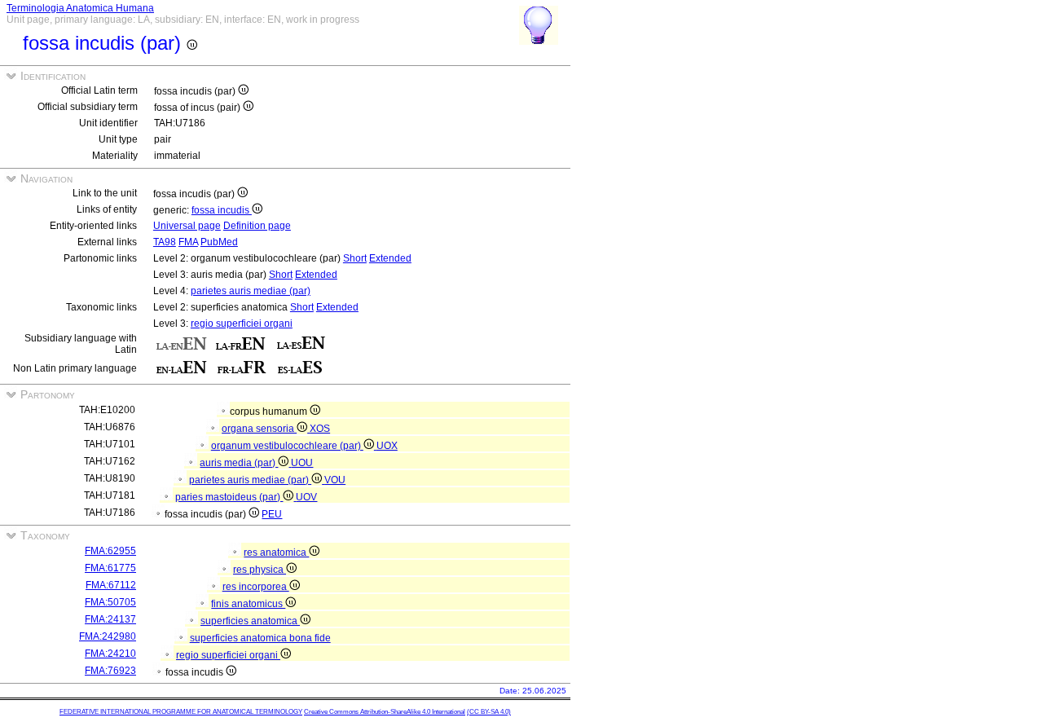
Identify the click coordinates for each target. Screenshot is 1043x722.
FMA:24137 (110, 619)
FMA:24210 (110, 653)
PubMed (219, 242)
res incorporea (255, 586)
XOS (320, 428)
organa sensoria (259, 428)
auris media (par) (239, 463)
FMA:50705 (110, 602)
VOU (334, 480)
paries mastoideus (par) (229, 497)
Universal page (187, 225)
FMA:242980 (107, 636)
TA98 (164, 242)
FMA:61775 (110, 568)
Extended (390, 258)
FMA (188, 242)
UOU (302, 463)
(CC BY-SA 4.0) (489, 711)
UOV (306, 497)
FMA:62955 (110, 551)
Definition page (257, 225)
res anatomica (276, 552)
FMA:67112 (111, 585)
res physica (259, 569)
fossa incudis (221, 210)
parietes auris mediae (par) (250, 291)
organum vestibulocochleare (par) (287, 445)
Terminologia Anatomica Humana (80, 8)
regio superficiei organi (242, 323)
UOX (387, 445)
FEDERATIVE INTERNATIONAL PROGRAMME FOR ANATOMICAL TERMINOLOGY (180, 711)
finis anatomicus (248, 604)
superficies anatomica (250, 621)
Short (355, 258)
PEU (272, 514)
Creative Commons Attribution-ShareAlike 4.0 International (384, 711)
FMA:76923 (110, 670)
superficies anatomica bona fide (260, 638)
